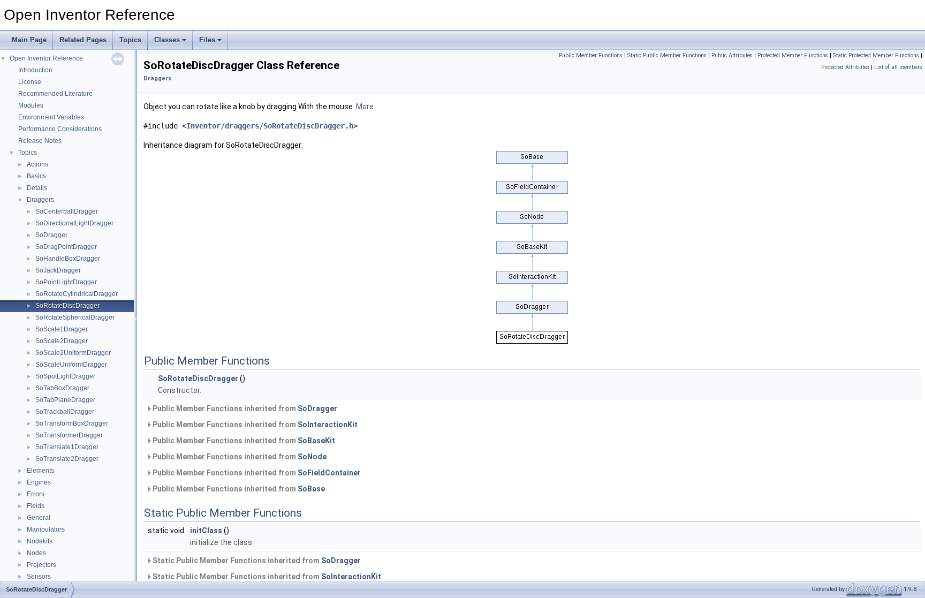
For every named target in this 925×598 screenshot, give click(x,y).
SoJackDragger (58, 270)
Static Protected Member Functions (876, 55)
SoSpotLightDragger (65, 376)
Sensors (39, 576)
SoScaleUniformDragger (71, 364)
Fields (35, 506)
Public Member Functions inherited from (244, 408)
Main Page (29, 40)
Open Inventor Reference (46, 58)
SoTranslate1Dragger (66, 447)
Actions (37, 164)
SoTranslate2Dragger (66, 459)
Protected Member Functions (792, 55)
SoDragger (51, 235)
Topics (130, 40)
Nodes (36, 553)
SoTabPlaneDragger (65, 400)
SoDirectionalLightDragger (74, 223)
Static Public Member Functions (667, 55)
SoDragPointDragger (66, 247)
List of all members (898, 67)
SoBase (311, 489)
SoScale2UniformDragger (73, 353)
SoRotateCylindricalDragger (76, 294)
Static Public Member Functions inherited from (256, 560)
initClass (206, 530)
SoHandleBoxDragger (67, 258)
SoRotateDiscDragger (67, 305)
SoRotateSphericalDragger (75, 317)
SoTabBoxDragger (62, 388)
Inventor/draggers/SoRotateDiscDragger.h (269, 126)
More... (367, 106)
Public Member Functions (591, 55)
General (38, 517)
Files (207, 40)
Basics (36, 176)
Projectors (41, 565)
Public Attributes (732, 55)
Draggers (40, 199)
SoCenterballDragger (66, 211)
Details (37, 188)
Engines (39, 482)
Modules (30, 105)
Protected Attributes (845, 67)
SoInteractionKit (328, 424)
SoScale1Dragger (61, 329)
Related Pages (83, 40)
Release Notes (40, 141)
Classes (167, 40)
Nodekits (39, 541)
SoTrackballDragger (64, 411)
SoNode (312, 456)
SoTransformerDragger (69, 435)
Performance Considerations (60, 129)
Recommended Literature (55, 93)
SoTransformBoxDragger (71, 423)
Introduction (35, 70)
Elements (40, 470)
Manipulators (46, 529)
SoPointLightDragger (66, 282)
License (29, 82)
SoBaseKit (316, 440)
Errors (35, 494)
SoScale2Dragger (61, 341)
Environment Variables (51, 117)
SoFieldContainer (329, 472)
